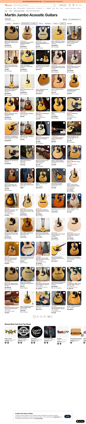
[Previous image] (6, 33)
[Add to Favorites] (17, 28)
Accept (67, 416)
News (57, 8)
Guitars (14, 8)
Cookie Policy (56, 417)
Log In (80, 5)
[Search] (54, 5)
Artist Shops (67, 8)
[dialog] (43, 416)
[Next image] (17, 33)
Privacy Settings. (39, 418)
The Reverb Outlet (8, 8)
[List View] (66, 19)
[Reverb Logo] (8, 5)
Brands (53, 8)
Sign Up (77, 5)
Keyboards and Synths (31, 8)
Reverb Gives (72, 8)
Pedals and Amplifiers (21, 8)
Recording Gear (39, 8)
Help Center (78, 8)
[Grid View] (64, 19)
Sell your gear (63, 5)
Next (49, 316)
